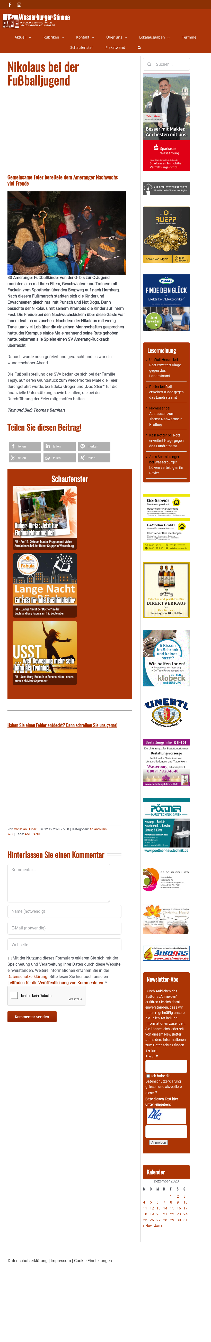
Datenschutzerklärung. (27, 976)
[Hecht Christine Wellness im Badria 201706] (166, 907)
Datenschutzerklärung (163, 1081)
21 (165, 1214)
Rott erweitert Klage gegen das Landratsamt (165, 370)
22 (172, 1214)
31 (185, 1220)
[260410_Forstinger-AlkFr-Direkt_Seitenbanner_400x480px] (166, 565)
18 (145, 1214)
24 (185, 1214)
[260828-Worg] (45, 623)
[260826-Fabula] (45, 556)
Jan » (158, 1226)
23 (179, 1214)
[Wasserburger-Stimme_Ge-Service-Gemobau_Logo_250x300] (166, 497)
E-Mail (151, 1057)
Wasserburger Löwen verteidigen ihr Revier (166, 467)
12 (152, 1208)
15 (172, 1208)
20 (158, 1214)
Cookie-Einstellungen (93, 1260)
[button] (139, 47)
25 (145, 1220)
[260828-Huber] (45, 488)
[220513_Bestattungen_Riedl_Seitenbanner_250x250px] (166, 742)
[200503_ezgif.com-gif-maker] (166, 632)
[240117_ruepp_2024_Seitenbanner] (166, 209)
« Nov (147, 1226)
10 (185, 1202)
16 (179, 1208)
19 (152, 1214)
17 (185, 1208)
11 (145, 1208)
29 (172, 1220)
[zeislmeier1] (166, 948)
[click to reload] (166, 1116)
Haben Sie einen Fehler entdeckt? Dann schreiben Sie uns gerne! (62, 725)
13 (158, 1208)
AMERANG (32, 834)
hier (153, 1050)
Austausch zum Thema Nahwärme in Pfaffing (165, 419)
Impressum (61, 1260)
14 (165, 1208)
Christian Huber (25, 829)
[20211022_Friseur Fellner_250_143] (166, 868)
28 (165, 1220)
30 (179, 1220)
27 (158, 1220)
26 (152, 1220)
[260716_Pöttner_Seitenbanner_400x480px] (166, 800)
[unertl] (166, 700)
